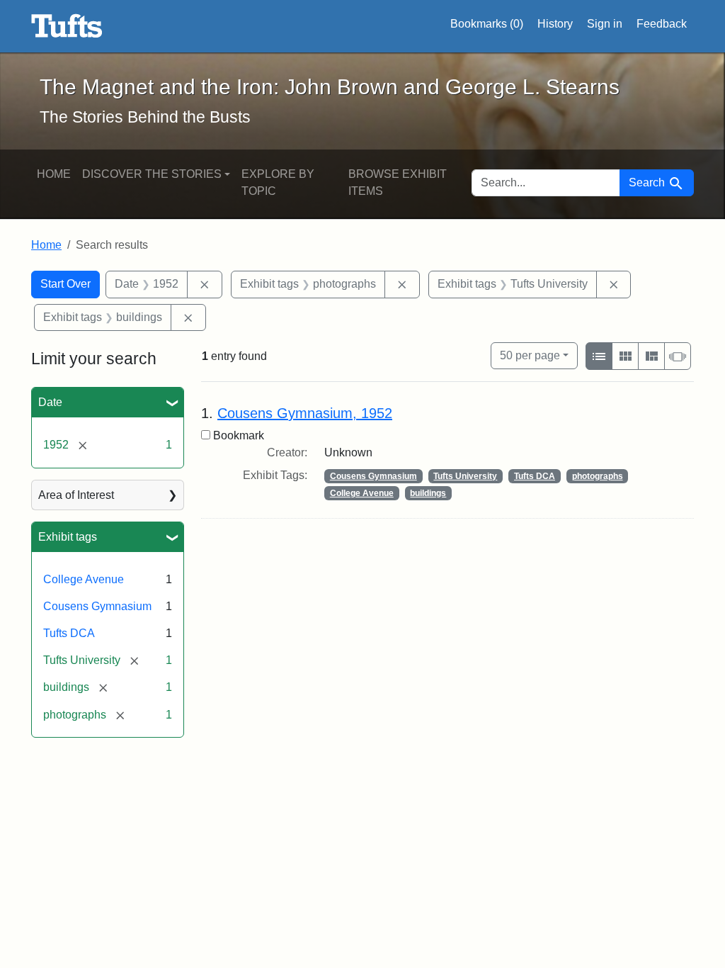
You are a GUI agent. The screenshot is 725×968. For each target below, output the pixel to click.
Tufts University (465, 476)
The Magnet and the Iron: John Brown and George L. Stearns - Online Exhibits (67, 26)
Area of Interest (76, 495)
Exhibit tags (67, 537)
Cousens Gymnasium (97, 606)
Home (54, 174)
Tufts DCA (69, 633)
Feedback (661, 24)
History (555, 24)
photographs (597, 476)
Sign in (604, 24)
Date (50, 402)
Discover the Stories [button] (152, 174)
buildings (428, 493)
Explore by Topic (277, 182)
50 (530, 355)
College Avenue (83, 579)
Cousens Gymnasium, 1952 (304, 413)
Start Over (65, 284)
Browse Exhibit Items (397, 182)
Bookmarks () (486, 24)
